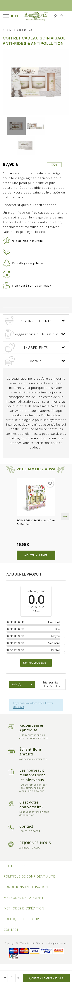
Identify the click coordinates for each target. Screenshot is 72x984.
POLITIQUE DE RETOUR (21, 919)
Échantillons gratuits (30, 752)
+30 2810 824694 (29, 831)
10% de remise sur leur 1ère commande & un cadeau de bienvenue (33, 788)
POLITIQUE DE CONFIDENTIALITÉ (29, 876)
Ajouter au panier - (46, 978)
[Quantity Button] (18, 978)
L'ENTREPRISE (14, 866)
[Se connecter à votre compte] (55, 16)
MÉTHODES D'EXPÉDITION (24, 908)
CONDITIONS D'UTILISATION (26, 887)
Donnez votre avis (34, 662)
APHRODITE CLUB (29, 847)
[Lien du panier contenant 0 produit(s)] (61, 16)
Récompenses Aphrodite (31, 727)
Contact (26, 826)
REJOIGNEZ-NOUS (35, 842)
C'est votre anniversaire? (31, 804)
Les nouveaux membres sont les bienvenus (32, 775)
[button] (14, 16)
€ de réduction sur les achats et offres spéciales (33, 736)
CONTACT (11, 930)
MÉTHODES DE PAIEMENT (24, 898)
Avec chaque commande (33, 759)
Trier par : (49, 682)
